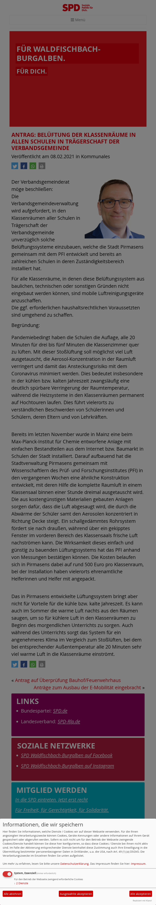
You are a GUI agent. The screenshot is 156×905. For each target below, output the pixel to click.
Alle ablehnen (12, 894)
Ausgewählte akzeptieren (76, 894)
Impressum (138, 863)
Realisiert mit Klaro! (142, 900)
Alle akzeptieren (140, 894)
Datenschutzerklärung (74, 863)
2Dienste (21, 883)
